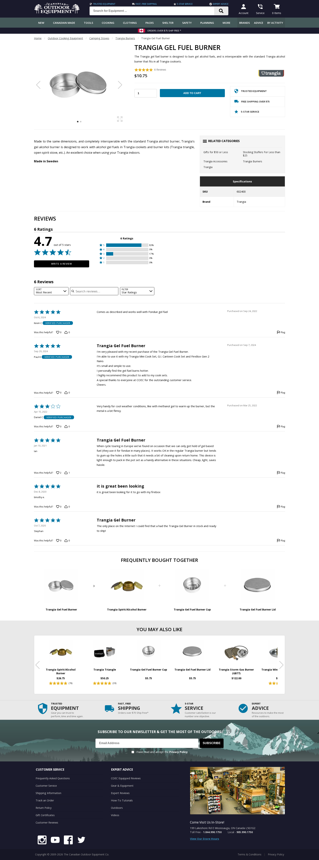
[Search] (221, 10)
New (41, 23)
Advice (258, 23)
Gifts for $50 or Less (215, 152)
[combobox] (51, 291)
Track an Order (45, 800)
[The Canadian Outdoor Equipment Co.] (57, 13)
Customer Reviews (47, 822)
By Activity (275, 23)
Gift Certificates (45, 815)
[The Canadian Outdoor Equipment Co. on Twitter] (81, 840)
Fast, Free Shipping (146, 4)
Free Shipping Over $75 (255, 101)
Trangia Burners (125, 38)
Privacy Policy (178, 752)
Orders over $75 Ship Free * (164, 30)
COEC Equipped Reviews (126, 778)
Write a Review (61, 263)
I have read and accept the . (162, 752)
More (226, 23)
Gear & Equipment (122, 785)
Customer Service (46, 785)
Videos (115, 815)
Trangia (207, 167)
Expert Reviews (120, 793)
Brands (244, 23)
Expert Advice (220, 4)
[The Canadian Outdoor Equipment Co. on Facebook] (68, 840)
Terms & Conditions (249, 854)
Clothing (130, 23)
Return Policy (44, 808)
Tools (88, 23)
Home (38, 38)
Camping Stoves (99, 38)
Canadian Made (64, 23)
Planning (207, 23)
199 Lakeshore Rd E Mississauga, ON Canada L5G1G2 (222, 828)
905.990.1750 (244, 832)
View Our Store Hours (204, 838)
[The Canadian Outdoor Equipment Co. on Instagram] (42, 840)
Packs (149, 23)
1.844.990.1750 (212, 832)
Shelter (168, 23)
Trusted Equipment (104, 4)
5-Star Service (185, 4)
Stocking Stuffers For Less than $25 (261, 153)
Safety (187, 23)
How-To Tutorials (122, 800)
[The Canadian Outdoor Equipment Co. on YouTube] (55, 840)
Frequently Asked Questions (53, 778)
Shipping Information (48, 793)
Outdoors (117, 808)
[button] (127, 245)
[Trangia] (271, 73)
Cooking (108, 23)
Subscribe (212, 743)
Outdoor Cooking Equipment (65, 38)
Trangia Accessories (215, 161)
